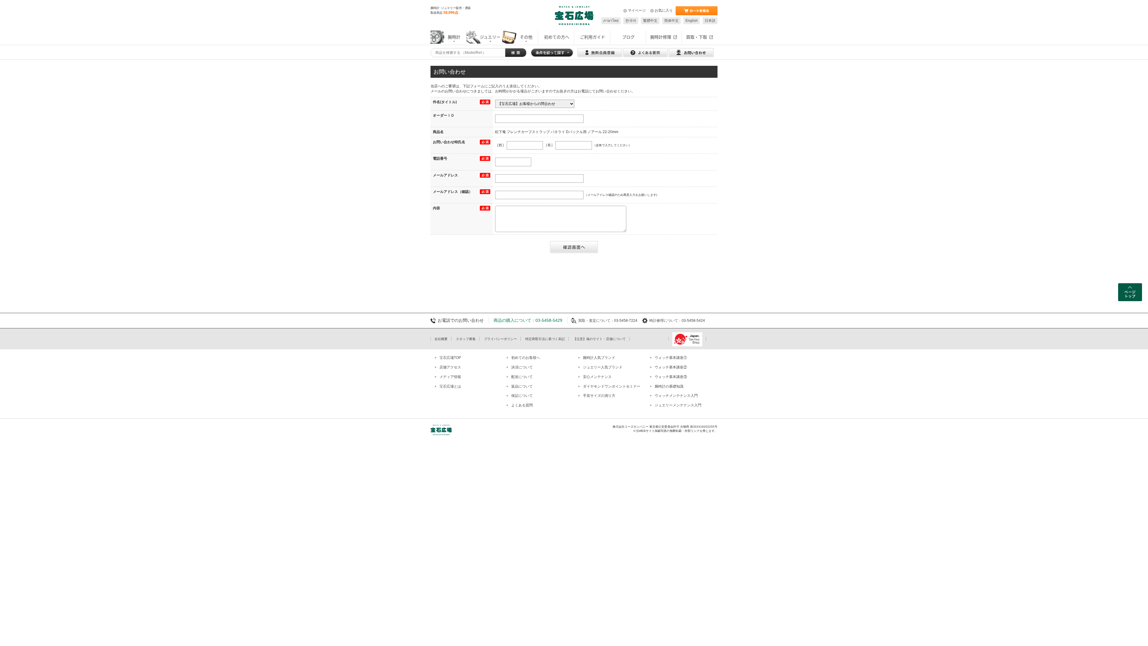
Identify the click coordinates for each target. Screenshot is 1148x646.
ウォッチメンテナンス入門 (676, 396)
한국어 (630, 21)
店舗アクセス (450, 367)
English (692, 21)
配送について (522, 377)
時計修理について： (665, 321)
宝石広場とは (450, 386)
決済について (522, 367)
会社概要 (441, 339)
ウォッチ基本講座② (671, 367)
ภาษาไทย (611, 21)
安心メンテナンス (597, 377)
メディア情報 (450, 377)
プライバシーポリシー (500, 339)
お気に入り (664, 10)
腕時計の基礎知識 (669, 386)
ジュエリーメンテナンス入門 (678, 405)
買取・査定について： (596, 321)
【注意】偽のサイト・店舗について (599, 339)
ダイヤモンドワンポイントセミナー (611, 386)
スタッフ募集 (466, 339)
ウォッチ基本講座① (671, 358)
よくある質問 (522, 405)
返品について (522, 386)
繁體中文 (650, 21)
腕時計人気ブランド (599, 358)
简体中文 (671, 21)
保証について (522, 396)
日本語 (710, 21)
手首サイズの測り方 (599, 396)
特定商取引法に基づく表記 (545, 339)
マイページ (637, 10)
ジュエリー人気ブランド (602, 367)
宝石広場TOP (450, 358)
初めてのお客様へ (525, 358)
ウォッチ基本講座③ (671, 377)
